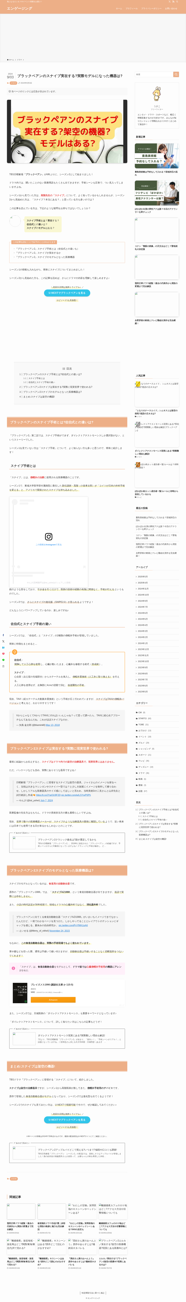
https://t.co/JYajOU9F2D (48, 795)
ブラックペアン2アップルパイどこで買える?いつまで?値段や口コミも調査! (77, 1150)
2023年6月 (143, 685)
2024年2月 (143, 637)
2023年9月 (143, 667)
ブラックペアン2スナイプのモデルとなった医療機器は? (52, 392)
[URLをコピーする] (3, 666)
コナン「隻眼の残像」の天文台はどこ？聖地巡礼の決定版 (156, 536)
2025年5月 (143, 576)
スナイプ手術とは (36, 378)
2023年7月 (143, 679)
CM (141, 712)
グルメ (143, 743)
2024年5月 (143, 619)
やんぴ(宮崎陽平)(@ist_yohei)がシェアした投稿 (48, 582)
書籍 (142, 785)
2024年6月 (143, 613)
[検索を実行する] (176, 74)
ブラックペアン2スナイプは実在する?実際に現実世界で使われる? (57, 387)
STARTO (144, 718)
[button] (3, 635)
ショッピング (146, 749)
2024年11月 (143, 589)
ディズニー (145, 767)
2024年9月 (143, 601)
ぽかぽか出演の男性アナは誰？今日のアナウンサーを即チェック (156, 527)
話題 (142, 791)
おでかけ (144, 730)
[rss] (173, 1)
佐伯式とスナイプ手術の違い (41, 382)
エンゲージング (19, 8)
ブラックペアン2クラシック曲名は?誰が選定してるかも (67, 839)
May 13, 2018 (53, 725)
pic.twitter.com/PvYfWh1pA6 (73, 925)
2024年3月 (143, 631)
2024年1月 (143, 643)
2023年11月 (143, 655)
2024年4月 (143, 625)
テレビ (143, 761)
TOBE (143, 724)
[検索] (177, 1)
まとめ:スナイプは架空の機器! (39, 396)
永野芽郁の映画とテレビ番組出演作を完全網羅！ (156, 554)
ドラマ (13, 83)
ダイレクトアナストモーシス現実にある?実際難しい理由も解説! (71, 1035)
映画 (142, 779)
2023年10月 (143, 661)
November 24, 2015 (59, 931)
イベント (144, 736)
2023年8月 (143, 673)
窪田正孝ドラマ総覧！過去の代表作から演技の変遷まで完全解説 (156, 545)
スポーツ (144, 755)
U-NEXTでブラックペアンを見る (67, 293)
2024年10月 (143, 595)
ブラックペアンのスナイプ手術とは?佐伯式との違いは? (52, 374)
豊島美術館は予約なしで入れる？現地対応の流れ (156, 519)
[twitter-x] (169, 1)
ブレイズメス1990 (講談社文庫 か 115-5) (52, 984)
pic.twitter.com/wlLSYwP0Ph (76, 795)
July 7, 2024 (46, 800)
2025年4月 (143, 583)
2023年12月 (143, 649)
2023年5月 (143, 691)
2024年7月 (143, 607)
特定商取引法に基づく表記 (93, 1293)
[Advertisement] (93, 36)
